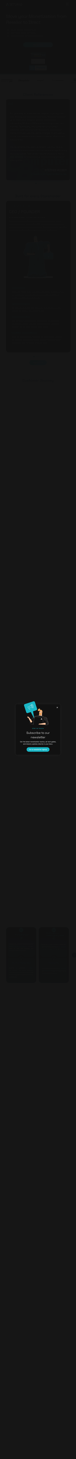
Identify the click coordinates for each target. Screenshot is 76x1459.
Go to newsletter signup (38, 749)
